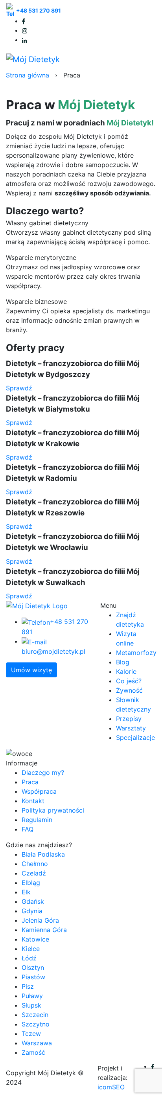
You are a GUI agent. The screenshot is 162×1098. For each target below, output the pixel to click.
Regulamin (37, 820)
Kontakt (33, 801)
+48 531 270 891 (38, 10)
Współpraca (39, 791)
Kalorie (126, 671)
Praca (30, 782)
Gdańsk (33, 901)
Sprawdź (19, 388)
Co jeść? (129, 681)
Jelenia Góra (40, 920)
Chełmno (35, 864)
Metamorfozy (136, 653)
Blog (122, 662)
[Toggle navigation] (145, 59)
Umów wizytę (31, 670)
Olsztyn (33, 967)
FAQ (27, 829)
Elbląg (31, 882)
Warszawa (37, 1043)
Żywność (129, 690)
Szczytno (36, 1024)
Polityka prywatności (53, 810)
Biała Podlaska (43, 854)
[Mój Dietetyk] (33, 59)
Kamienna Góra (44, 930)
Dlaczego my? (43, 772)
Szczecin (35, 1015)
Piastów (33, 977)
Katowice (35, 939)
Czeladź (34, 873)
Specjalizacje (135, 737)
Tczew (31, 1033)
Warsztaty (131, 728)
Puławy (32, 996)
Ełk (26, 892)
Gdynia (32, 911)
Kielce (31, 949)
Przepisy (129, 719)
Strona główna (27, 75)
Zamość (33, 1052)
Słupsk (31, 1005)
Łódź (29, 958)
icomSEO (111, 1087)
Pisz (28, 986)
